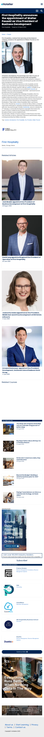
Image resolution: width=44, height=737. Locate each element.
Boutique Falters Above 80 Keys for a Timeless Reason (28, 441)
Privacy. (35, 724)
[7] (14, 550)
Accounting (19, 587)
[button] (42, 4)
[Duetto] (8, 641)
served (18, 104)
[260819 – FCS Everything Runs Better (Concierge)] (22, 697)
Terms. (9, 727)
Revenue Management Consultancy (24, 569)
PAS (17, 585)
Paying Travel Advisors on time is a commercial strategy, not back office (28, 493)
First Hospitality (6, 27)
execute (33, 89)
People (9, 34)
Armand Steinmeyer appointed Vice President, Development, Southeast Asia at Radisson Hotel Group (21, 370)
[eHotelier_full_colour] (7, 4)
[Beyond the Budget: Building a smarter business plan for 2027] (8, 480)
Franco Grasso (21, 568)
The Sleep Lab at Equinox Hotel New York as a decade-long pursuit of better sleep (28, 425)
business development (10, 120)
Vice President (28, 120)
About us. (9, 724)
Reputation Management (22, 604)
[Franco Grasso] (8, 573)
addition (29, 87)
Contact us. (20, 727)
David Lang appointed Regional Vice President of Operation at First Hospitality (21, 258)
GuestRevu (20, 602)
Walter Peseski (36, 120)
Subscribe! (22, 560)
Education (18, 621)
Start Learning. (22, 724)
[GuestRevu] (8, 607)
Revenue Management (21, 638)
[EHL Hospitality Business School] (8, 624)
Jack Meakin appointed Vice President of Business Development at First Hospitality (18, 203)
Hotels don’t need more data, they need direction (28, 459)
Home (3, 34)
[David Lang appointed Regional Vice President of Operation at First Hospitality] (22, 235)
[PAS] (8, 590)
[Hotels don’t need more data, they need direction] (8, 463)
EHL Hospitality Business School (27, 620)
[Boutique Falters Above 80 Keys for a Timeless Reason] (8, 446)
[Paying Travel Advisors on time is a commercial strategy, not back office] (8, 497)
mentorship (26, 107)
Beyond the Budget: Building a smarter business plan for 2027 (27, 476)
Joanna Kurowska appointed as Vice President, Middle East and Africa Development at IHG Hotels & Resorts (21, 315)
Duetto (18, 637)
